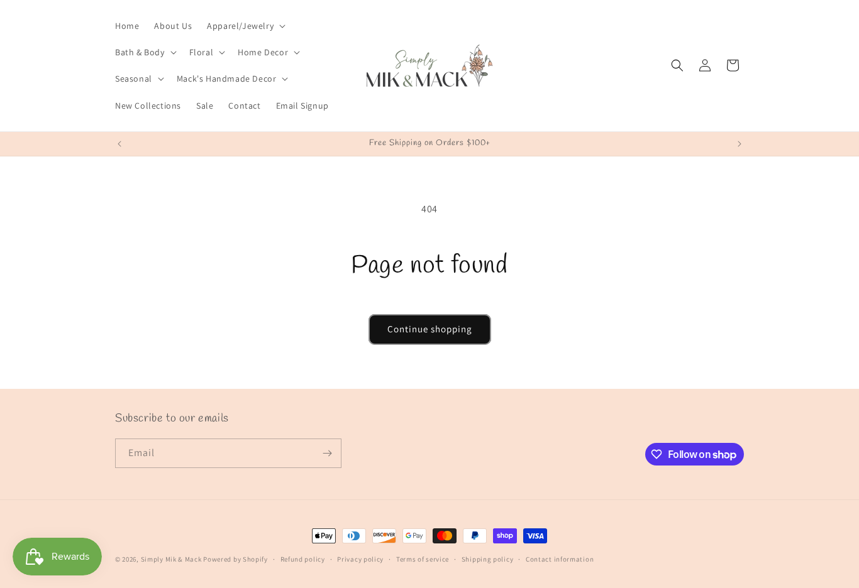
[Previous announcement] (119, 144)
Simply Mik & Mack (171, 559)
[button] (245, 26)
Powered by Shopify (235, 559)
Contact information (560, 559)
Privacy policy (360, 559)
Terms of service (422, 559)
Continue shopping (429, 329)
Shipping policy (488, 559)
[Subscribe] (327, 453)
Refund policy (302, 559)
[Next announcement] (739, 144)
